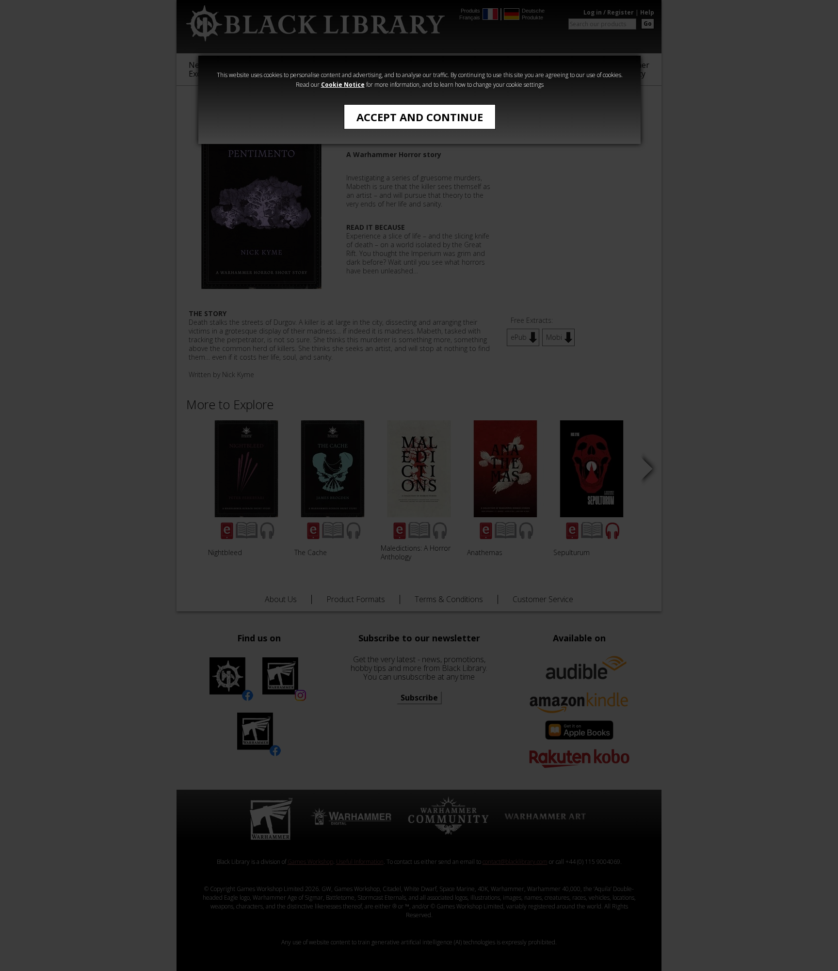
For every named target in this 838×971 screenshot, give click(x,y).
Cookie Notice (343, 84)
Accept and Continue (419, 117)
